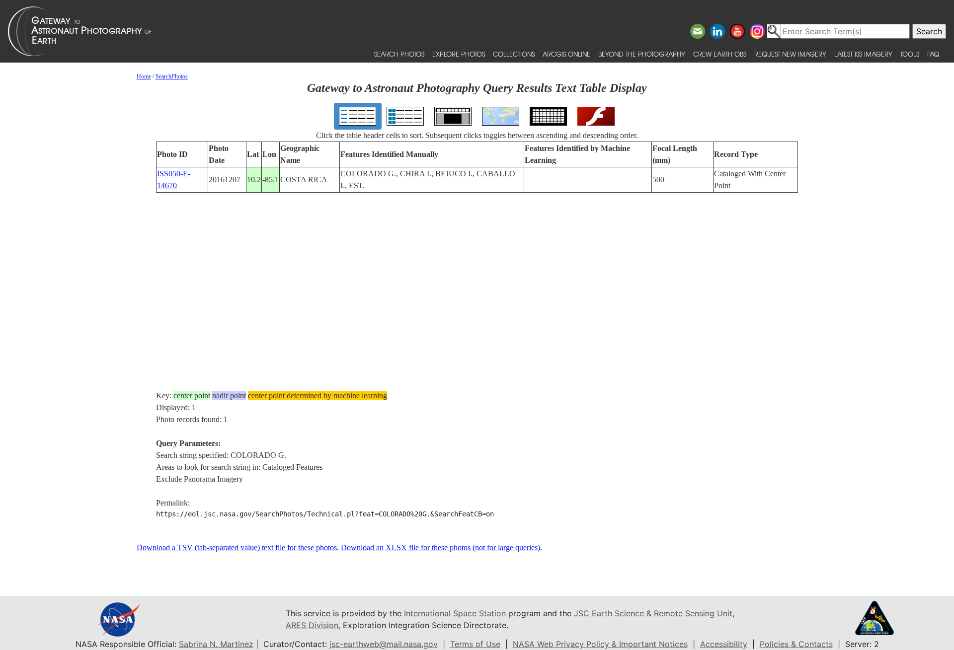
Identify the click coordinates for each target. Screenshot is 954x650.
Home (144, 76)
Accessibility (723, 644)
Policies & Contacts (796, 644)
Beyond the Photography (641, 54)
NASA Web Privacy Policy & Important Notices (600, 644)
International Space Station (455, 613)
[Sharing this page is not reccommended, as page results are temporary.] (474, 31)
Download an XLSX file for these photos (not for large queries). (441, 547)
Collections (514, 54)
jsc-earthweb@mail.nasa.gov (383, 644)
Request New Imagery (790, 54)
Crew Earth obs (719, 54)
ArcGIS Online (566, 54)
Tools (909, 54)
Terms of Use (475, 644)
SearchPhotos (172, 76)
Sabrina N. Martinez (216, 644)
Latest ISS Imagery (863, 54)
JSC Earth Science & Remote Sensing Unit (653, 613)
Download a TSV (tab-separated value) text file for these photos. (238, 547)
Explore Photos (458, 54)
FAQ (933, 54)
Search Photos (399, 54)
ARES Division (312, 625)
